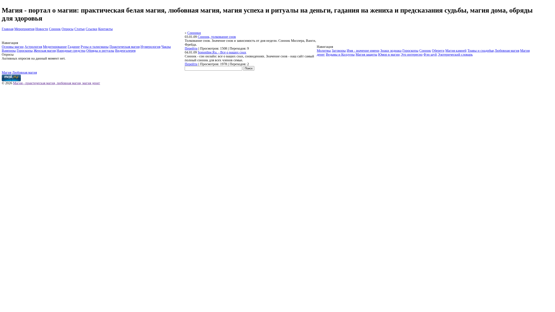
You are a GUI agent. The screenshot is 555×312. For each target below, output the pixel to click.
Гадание (74, 47)
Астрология (33, 47)
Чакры (166, 47)
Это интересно (412, 54)
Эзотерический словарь (455, 54)
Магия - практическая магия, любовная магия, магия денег (56, 83)
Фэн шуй (430, 54)
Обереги (438, 50)
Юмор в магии (389, 54)
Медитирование (55, 47)
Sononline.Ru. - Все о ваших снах (222, 52)
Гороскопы (25, 50)
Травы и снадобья (480, 50)
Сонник (55, 29)
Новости (41, 29)
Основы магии (13, 47)
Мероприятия (24, 29)
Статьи (79, 29)
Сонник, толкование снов (217, 37)
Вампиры (9, 50)
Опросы (67, 29)
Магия (6, 72)
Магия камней (456, 50)
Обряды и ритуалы (100, 50)
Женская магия (45, 50)
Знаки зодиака (391, 50)
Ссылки (91, 29)
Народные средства (71, 50)
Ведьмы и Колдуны (340, 54)
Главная (7, 29)
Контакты (105, 29)
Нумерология (150, 47)
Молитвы (324, 50)
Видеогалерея (125, 50)
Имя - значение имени (363, 50)
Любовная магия (507, 50)
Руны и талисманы (95, 47)
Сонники (194, 33)
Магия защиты (366, 54)
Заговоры (339, 50)
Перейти (191, 48)
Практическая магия (124, 47)
